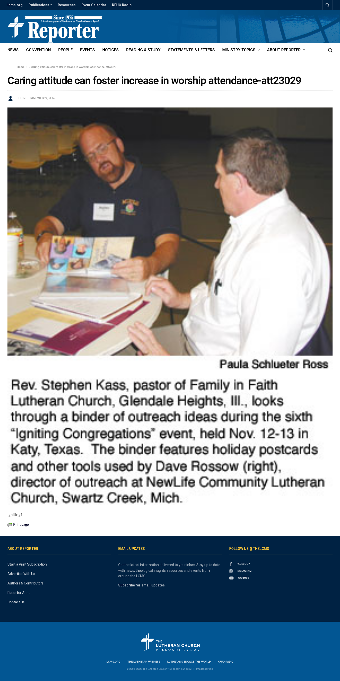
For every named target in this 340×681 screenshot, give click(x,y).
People (65, 50)
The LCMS (21, 98)
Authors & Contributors (25, 583)
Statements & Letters (191, 50)
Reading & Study (143, 50)
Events (87, 50)
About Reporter (284, 50)
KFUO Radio (122, 5)
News (13, 50)
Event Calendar (93, 5)
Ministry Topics (238, 50)
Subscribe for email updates (141, 585)
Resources (67, 5)
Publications (38, 5)
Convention (38, 50)
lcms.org (15, 5)
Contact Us (16, 602)
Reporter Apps (18, 593)
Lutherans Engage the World (189, 661)
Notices (110, 50)
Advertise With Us (21, 574)
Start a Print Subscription (27, 564)
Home (20, 67)
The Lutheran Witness (143, 661)
